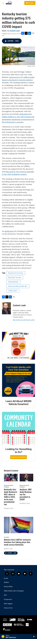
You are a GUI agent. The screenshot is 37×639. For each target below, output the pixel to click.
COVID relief (12, 291)
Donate (30, 3)
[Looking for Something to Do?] (18, 428)
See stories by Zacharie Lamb (24, 320)
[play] (3, 637)
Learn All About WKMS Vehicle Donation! (18, 403)
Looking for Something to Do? (18, 451)
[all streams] (34, 636)
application (9, 231)
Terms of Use (8, 608)
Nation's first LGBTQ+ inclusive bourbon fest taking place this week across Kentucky (17, 542)
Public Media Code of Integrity (14, 591)
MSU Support (8, 604)
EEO (5, 595)
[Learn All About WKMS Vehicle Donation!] (18, 380)
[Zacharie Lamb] (6, 308)
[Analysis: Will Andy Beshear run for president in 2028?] (26, 477)
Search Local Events (18, 457)
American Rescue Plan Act (17, 286)
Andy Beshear (13, 282)
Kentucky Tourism (14, 277)
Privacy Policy (8, 586)
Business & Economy (15, 273)
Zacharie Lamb (15, 31)
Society (6, 537)
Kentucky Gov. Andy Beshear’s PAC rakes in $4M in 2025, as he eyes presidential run (10, 497)
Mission (6, 582)
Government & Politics (8, 486)
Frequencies (8, 599)
